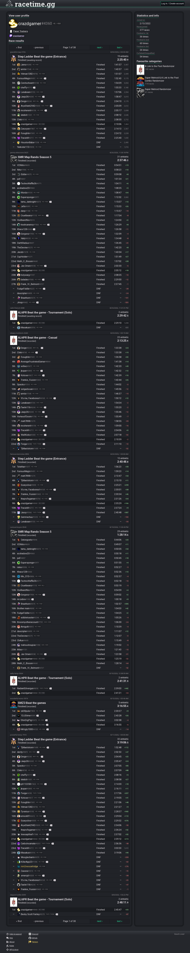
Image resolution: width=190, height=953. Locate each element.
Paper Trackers (20, 31)
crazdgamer (18, 36)
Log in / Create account (172, 3)
